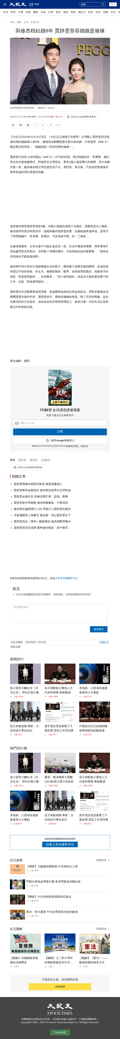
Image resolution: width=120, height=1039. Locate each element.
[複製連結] (35, 125)
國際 (35, 12)
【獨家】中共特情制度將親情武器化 (48, 896)
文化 (113, 12)
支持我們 (60, 986)
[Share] (12, 696)
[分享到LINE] (21, 125)
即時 (13, 12)
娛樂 (105, 12)
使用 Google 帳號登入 (63, 440)
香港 (58, 12)
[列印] (43, 125)
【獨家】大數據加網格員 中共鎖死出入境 (52, 866)
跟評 (104, 642)
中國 (20, 12)
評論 (43, 12)
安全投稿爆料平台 (68, 578)
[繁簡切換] (58, 125)
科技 (98, 12)
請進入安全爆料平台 (60, 844)
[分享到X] (28, 125)
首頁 (5, 12)
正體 (31, 4)
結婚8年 (45, 460)
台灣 (50, 12)
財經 (90, 12)
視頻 (73, 12)
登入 (113, 4)
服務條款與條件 (72, 446)
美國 (28, 12)
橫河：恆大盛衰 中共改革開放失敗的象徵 (52, 911)
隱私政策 (84, 446)
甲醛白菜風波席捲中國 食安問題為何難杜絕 (53, 881)
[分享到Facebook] (13, 125)
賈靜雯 (22, 460)
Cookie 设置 (60, 1032)
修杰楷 (33, 460)
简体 (37, 4)
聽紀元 (82, 12)
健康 (65, 12)
